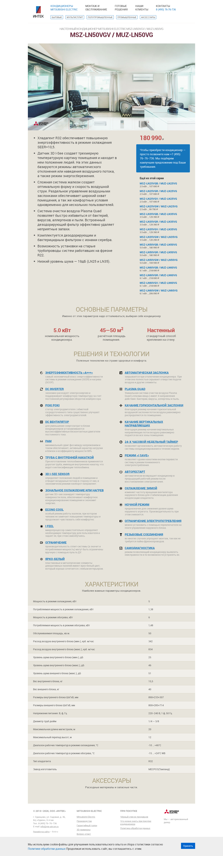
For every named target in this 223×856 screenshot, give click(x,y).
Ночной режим (137, 504)
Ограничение (56, 542)
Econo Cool (54, 510)
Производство (84, 821)
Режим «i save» (137, 455)
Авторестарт (135, 472)
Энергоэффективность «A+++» (69, 373)
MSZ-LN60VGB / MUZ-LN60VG (158, 267)
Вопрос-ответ (84, 833)
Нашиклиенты (141, 7)
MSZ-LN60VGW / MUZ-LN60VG (159, 290)
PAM (48, 441)
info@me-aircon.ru (49, 826)
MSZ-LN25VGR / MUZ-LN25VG (158, 191)
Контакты (163, 6)
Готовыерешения (121, 7)
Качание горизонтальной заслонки (154, 405)
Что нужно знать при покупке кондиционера (135, 823)
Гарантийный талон (87, 825)
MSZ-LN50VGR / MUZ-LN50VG (158, 252)
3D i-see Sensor (57, 474)
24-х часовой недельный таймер (151, 442)
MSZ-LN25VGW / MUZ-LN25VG (159, 206)
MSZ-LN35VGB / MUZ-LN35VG (158, 214)
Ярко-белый (55, 559)
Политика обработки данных (135, 828)
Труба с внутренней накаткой (69, 457)
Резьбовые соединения (144, 534)
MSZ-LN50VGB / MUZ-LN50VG (158, 244)
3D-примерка (83, 829)
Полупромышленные (100, 17)
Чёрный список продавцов (134, 816)
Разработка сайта (41, 831)
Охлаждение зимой (141, 488)
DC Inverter (54, 389)
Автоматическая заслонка (147, 373)
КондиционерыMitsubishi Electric (64, 7)
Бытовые (57, 17)
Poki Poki (52, 405)
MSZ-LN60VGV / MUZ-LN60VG (158, 283)
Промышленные (126, 17)
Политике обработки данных (47, 848)
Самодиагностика (140, 548)
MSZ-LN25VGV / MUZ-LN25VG (158, 198)
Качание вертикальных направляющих (144, 423)
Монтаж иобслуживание (96, 7)
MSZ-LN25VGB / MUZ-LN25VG (158, 183)
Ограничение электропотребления (153, 521)
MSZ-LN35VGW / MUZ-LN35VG (159, 237)
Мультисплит (75, 17)
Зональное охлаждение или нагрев (74, 490)
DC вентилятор (57, 422)
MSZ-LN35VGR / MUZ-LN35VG (158, 221)
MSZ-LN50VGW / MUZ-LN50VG (159, 260)
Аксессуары (148, 17)
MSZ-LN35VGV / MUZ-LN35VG (158, 229)
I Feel (49, 526)
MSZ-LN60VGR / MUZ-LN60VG (158, 275)
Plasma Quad (135, 389)
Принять (188, 845)
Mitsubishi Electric (86, 816)
